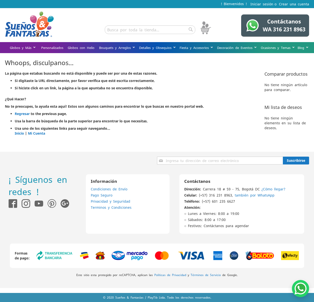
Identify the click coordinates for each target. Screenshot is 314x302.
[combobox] (150, 29)
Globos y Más (21, 47)
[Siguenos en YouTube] (39, 203)
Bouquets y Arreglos (115, 47)
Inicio (19, 133)
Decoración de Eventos (235, 47)
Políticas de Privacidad (170, 274)
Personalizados (52, 47)
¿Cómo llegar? (273, 189)
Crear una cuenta (294, 4)
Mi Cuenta (36, 133)
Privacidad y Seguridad (110, 201)
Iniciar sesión (261, 4)
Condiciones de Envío (109, 189)
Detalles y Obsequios (156, 47)
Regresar (22, 113)
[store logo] (29, 24)
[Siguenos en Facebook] (13, 203)
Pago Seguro (101, 195)
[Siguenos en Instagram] (23, 203)
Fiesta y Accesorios (195, 47)
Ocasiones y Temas (276, 47)
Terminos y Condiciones (111, 207)
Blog (302, 47)
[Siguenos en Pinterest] (54, 203)
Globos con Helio (81, 47)
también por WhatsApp (255, 195)
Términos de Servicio (206, 274)
